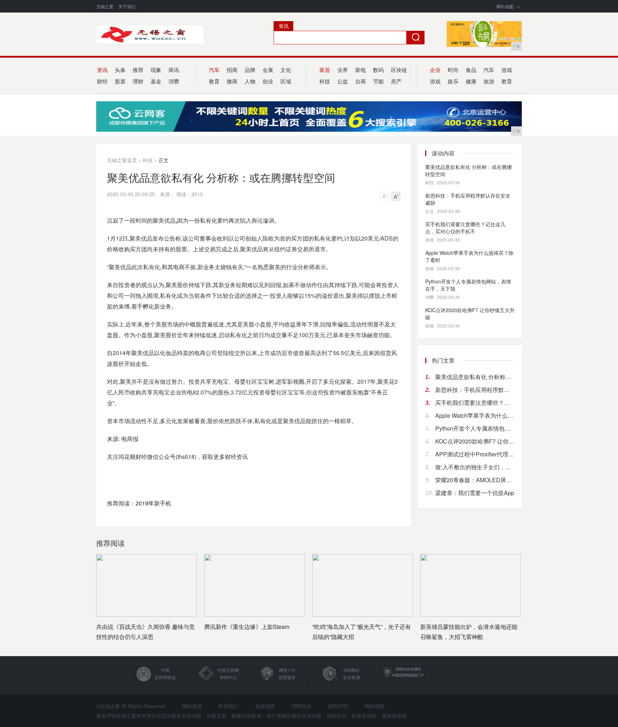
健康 (471, 81)
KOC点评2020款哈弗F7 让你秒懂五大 (475, 441)
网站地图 (505, 6)
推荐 (138, 69)
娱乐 (453, 81)
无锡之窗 (104, 6)
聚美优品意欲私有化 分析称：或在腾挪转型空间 (468, 170)
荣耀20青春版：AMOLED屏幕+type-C (475, 480)
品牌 (250, 69)
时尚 (453, 69)
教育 (506, 81)
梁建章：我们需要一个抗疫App (474, 493)
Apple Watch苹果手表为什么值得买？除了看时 (469, 256)
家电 (360, 69)
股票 (120, 81)
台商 (360, 81)
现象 (156, 69)
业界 (342, 69)
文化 (285, 69)
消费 (173, 81)
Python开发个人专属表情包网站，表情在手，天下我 (468, 285)
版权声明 (338, 705)
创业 (268, 81)
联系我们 (229, 705)
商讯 (173, 69)
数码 (378, 69)
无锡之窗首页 (122, 160)
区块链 (399, 69)
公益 (342, 81)
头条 (120, 69)
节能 (378, 81)
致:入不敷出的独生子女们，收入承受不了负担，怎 (475, 467)
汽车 (489, 69)
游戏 (506, 69)
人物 (250, 81)
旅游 (489, 81)
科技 (148, 160)
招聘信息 (301, 705)
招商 (232, 69)
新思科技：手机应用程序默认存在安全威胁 (467, 199)
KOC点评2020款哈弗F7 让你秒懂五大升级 (470, 313)
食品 (471, 69)
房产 (396, 81)
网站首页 (192, 705)
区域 (285, 81)
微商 (232, 81)
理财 (138, 81)
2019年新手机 (153, 503)
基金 (156, 81)
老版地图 (265, 705)
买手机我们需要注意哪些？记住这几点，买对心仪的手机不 (465, 227)
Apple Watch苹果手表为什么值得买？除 (475, 415)
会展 (268, 69)
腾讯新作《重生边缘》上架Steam (246, 626)
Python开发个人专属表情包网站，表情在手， (475, 428)
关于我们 (127, 6)
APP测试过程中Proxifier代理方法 (475, 454)
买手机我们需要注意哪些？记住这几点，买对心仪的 (475, 402)
